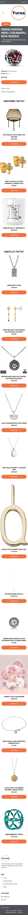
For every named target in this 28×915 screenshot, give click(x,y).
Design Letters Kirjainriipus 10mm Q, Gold (14, 549)
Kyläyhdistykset (8, 881)
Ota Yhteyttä (13, 910)
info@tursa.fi (23, 2)
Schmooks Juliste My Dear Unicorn (14, 696)
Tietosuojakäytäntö (10, 912)
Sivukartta (20, 912)
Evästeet (20, 910)
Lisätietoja (14, 82)
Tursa (5, 878)
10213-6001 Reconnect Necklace (14, 594)
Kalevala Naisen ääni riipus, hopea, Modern (14, 423)
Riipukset (14, 71)
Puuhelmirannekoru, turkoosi (14, 834)
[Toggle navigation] (3, 13)
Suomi (4, 2)
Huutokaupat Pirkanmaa (10, 884)
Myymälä (6, 24)
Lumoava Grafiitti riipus (14, 285)
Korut (9, 71)
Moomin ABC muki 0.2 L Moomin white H (14, 228)
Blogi (5, 887)
